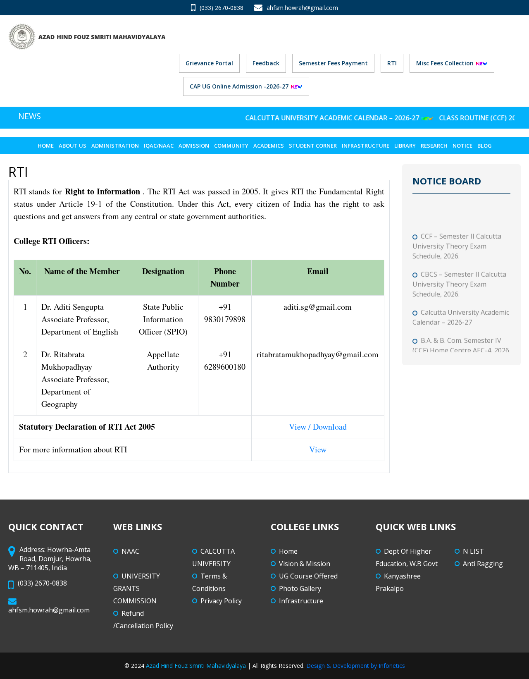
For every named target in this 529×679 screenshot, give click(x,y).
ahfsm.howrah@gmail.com (302, 8)
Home (46, 145)
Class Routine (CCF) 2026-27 (474, 117)
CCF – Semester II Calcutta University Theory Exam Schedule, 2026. (456, 239)
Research (434, 145)
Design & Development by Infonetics (355, 665)
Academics (268, 145)
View (317, 449)
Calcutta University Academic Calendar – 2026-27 (321, 117)
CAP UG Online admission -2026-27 (240, 86)
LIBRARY (405, 145)
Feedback (266, 63)
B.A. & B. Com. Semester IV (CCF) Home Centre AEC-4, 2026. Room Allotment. (461, 344)
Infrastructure (365, 145)
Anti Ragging (483, 563)
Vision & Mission (304, 563)
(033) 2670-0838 (221, 8)
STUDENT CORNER (313, 145)
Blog (484, 145)
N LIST (473, 551)
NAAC (130, 551)
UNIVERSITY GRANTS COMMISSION (136, 588)
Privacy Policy (221, 600)
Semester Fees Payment (333, 63)
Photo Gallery (300, 588)
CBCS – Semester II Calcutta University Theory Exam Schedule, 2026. (459, 277)
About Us (72, 145)
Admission (194, 145)
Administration (115, 145)
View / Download (318, 426)
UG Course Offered (308, 576)
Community (231, 145)
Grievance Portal (209, 63)
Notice (462, 145)
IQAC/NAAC (159, 145)
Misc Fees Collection (445, 63)
